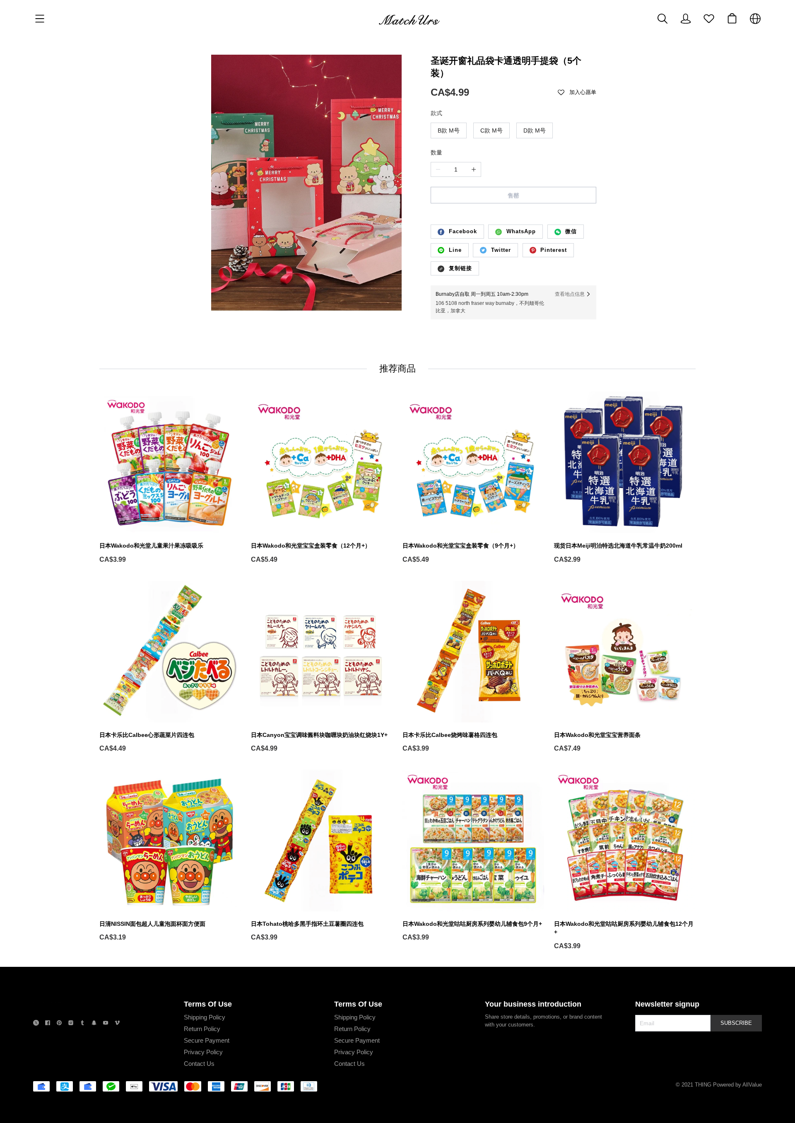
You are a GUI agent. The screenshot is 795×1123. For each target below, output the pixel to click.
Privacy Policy (203, 1051)
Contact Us (199, 1063)
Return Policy (202, 1028)
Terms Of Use (208, 1004)
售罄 (513, 195)
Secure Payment (206, 1040)
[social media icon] (36, 1023)
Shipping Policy (204, 1017)
